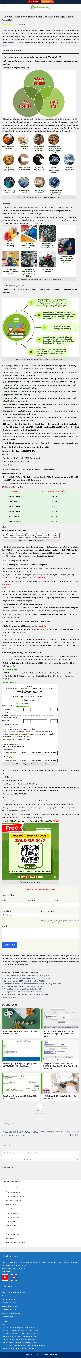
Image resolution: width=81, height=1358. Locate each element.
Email (56, 900)
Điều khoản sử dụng (9, 1296)
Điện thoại (32, 900)
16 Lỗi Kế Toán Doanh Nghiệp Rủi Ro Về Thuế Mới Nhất (23, 986)
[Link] (27, 1159)
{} (30, 1159)
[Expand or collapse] (77, 50)
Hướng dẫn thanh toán (9, 1306)
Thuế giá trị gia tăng (12, 1188)
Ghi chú (4, 926)
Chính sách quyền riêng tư (11, 1313)
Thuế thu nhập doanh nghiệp (15, 1196)
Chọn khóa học (6, 911)
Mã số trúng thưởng (47, 911)
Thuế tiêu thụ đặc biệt (13, 1217)
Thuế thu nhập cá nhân (13, 1192)
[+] (33, 1159)
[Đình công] (12, 1159)
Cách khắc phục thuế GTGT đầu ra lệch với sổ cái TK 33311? (25, 981)
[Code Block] (24, 1159)
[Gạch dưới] (9, 1159)
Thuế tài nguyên (11, 1225)
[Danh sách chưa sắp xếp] (18, 1159)
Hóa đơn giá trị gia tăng (13, 1200)
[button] (3, 7)
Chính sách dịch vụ (8, 1317)
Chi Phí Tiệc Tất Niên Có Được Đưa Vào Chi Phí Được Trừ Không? (27, 978)
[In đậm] (3, 1159)
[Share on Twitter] (7, 1123)
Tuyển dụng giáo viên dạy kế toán (13, 1292)
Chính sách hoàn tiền (9, 1310)
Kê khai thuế (10, 1238)
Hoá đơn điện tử (11, 1205)
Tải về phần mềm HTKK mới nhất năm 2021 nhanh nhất (23, 992)
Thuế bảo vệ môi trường (13, 1234)
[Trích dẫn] (21, 1159)
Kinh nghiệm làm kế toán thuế (15, 1242)
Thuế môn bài (10, 1209)
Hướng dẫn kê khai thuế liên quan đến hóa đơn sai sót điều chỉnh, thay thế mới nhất (32, 984)
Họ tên (4, 900)
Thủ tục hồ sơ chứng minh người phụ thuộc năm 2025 (22, 989)
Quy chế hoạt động (8, 1299)
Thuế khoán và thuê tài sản (14, 1230)
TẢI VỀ (55, 821)
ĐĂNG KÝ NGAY (9, 945)
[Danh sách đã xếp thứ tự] (15, 1159)
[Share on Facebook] (3, 1123)
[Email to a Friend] (11, 1123)
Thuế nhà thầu (10, 1221)
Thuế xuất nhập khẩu (12, 1213)
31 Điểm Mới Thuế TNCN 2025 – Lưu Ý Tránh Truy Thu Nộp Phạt (26, 976)
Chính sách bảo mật (9, 1303)
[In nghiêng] (6, 1159)
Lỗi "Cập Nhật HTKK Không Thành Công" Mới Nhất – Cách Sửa (26, 994)
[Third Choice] (20, 915)
